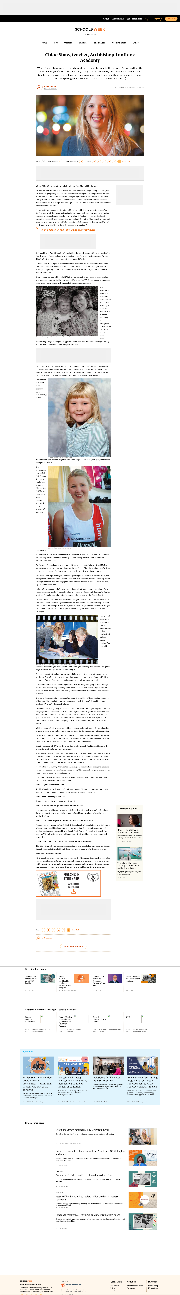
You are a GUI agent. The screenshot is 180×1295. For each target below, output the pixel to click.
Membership (153, 1286)
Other (135, 43)
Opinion (68, 43)
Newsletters (153, 1288)
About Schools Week (135, 1286)
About (106, 19)
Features (83, 43)
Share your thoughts (73, 946)
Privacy (113, 1288)
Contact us (115, 1286)
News (44, 43)
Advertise (131, 1288)
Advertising (118, 19)
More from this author (50, 89)
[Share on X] (104, 161)
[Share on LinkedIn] (109, 161)
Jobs (56, 43)
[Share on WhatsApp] (94, 161)
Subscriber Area (134, 19)
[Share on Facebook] (99, 161)
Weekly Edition (118, 43)
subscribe (171, 19)
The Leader (99, 43)
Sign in (157, 19)
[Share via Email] (114, 161)
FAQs (113, 1291)
